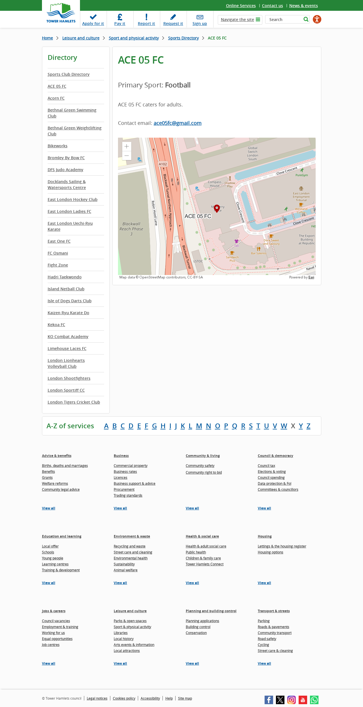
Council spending (271, 477)
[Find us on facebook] (269, 700)
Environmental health (130, 558)
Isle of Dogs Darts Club (70, 300)
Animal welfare (126, 570)
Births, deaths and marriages (65, 465)
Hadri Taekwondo (65, 277)
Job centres (51, 644)
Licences (120, 477)
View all (48, 508)
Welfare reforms (55, 483)
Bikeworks (57, 145)
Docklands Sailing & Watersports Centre (67, 184)
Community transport (275, 632)
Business (121, 455)
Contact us (272, 5)
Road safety (267, 638)
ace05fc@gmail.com (178, 122)
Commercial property (130, 465)
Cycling (263, 644)
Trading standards (128, 495)
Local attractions (127, 650)
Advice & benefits (56, 455)
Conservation (196, 632)
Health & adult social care (206, 546)
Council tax (266, 465)
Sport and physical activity (134, 38)
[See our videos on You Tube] (303, 700)
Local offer (50, 546)
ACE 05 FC (57, 86)
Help (169, 698)
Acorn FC (56, 98)
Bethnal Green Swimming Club (72, 113)
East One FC (59, 241)
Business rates (125, 471)
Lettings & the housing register (282, 546)
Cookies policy (124, 698)
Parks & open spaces (130, 620)
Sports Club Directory (69, 74)
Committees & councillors (278, 489)
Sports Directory (183, 38)
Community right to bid (204, 472)
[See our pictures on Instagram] (291, 700)
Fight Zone (58, 265)
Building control (198, 626)
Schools (48, 552)
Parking (264, 620)
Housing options (270, 552)
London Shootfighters (69, 378)
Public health (196, 552)
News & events (303, 5)
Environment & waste (132, 536)
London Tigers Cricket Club (74, 402)
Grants (47, 477)
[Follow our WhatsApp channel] (314, 700)
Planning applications (202, 620)
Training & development (61, 570)
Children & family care (203, 558)
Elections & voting (272, 471)
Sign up (200, 23)
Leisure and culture (81, 38)
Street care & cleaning (275, 650)
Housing (265, 536)
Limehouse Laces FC (67, 348)
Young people (52, 558)
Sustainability (124, 564)
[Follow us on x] (280, 700)
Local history (124, 638)
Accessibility (150, 698)
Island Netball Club (66, 288)
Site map (185, 698)
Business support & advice (134, 483)
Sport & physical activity (132, 626)
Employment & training (60, 626)
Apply (93, 23)
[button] (126, 146)
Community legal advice (61, 489)
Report (146, 23)
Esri (311, 277)
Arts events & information (134, 644)
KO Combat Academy (68, 336)
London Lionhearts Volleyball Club (66, 363)
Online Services (241, 5)
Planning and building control (211, 611)
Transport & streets (274, 611)
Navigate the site (237, 19)
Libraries (121, 632)
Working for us (53, 632)
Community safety (200, 465)
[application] (217, 209)
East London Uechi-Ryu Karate (70, 226)
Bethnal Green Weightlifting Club (75, 131)
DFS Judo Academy (65, 169)
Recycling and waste (129, 546)
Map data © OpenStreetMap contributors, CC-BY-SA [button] (161, 277)
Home (47, 38)
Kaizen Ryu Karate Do (68, 312)
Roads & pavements (273, 626)
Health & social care (202, 536)
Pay (119, 23)
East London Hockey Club (73, 199)
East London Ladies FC (69, 211)
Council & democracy (275, 455)
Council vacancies (56, 620)
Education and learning (61, 536)
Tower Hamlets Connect (204, 564)
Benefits (48, 471)
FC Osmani (58, 253)
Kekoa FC (56, 324)
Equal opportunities (57, 638)
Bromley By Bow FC (66, 157)
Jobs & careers (54, 611)
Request (173, 23)
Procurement (124, 489)
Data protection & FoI (274, 483)
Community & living (203, 455)
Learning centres (55, 564)
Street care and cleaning (133, 552)
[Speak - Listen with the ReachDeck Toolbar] (317, 19)
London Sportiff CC (66, 390)
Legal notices (97, 698)
